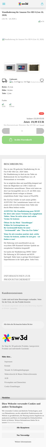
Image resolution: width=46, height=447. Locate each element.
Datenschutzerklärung (14, 422)
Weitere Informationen (23, 442)
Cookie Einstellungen (12, 386)
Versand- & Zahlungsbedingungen (16, 370)
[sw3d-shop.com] (23, 4)
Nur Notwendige (23, 435)
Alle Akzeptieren (23, 428)
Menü (4, 4)
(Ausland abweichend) (37, 82)
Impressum (8, 362)
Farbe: (4, 100)
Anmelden (13, 308)
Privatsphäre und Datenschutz (15, 382)
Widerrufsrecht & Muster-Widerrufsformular (20, 374)
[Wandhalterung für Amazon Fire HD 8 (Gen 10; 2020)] (23, 39)
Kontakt (7, 366)
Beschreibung (13, 164)
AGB (6, 378)
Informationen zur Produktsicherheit (17, 276)
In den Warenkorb (23, 139)
